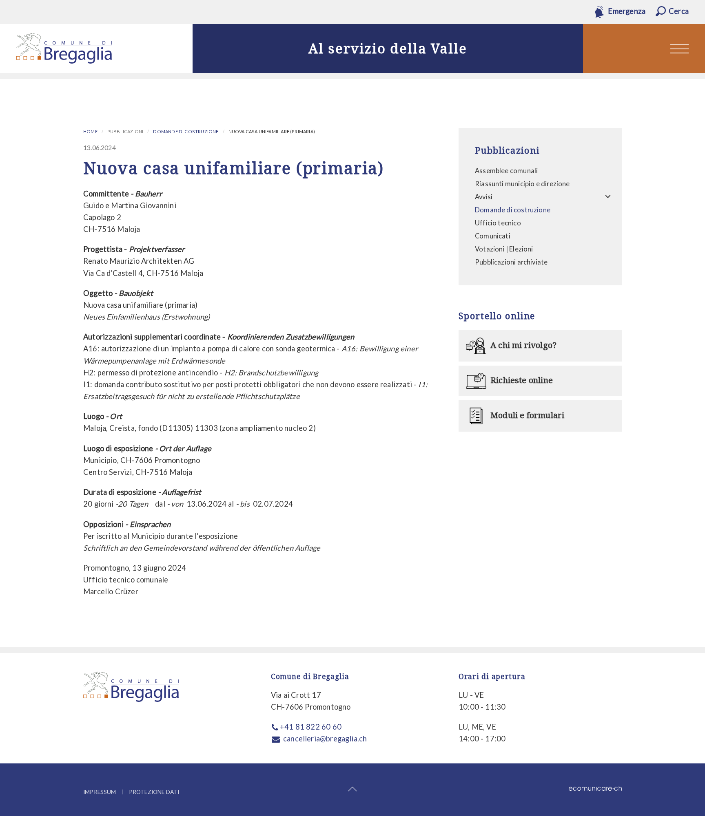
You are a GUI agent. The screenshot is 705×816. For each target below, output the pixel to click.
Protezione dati (154, 792)
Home (90, 131)
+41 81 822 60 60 (310, 726)
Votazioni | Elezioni (504, 249)
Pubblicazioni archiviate (511, 262)
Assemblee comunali (506, 170)
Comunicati (492, 236)
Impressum (99, 792)
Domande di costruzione (185, 131)
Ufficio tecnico (498, 223)
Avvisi (483, 197)
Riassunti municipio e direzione (522, 183)
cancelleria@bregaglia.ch (325, 738)
